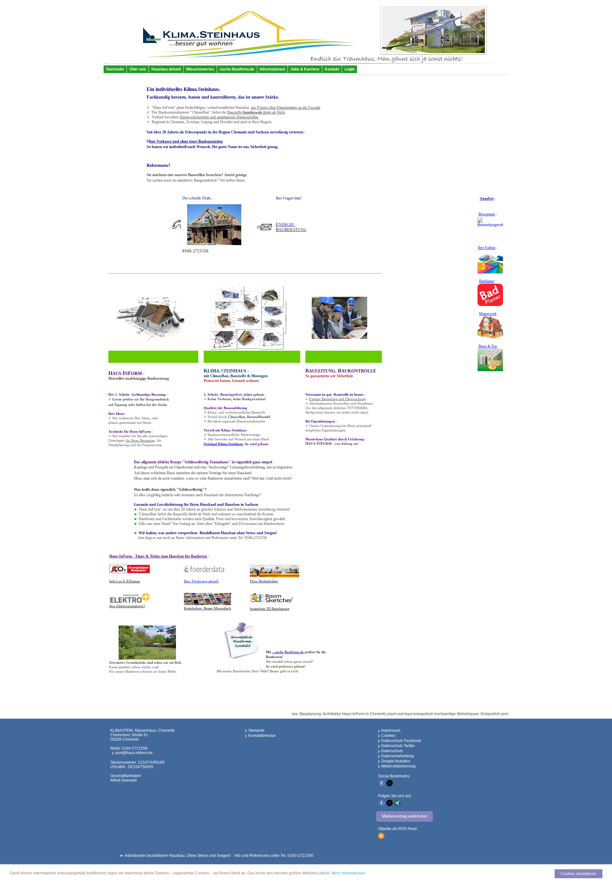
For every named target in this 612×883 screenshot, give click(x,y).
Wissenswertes (200, 69)
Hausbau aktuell (166, 69)
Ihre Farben (486, 247)
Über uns (137, 69)
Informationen (272, 69)
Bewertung (486, 214)
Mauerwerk (488, 313)
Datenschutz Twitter (398, 746)
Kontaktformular (262, 735)
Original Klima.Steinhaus (223, 444)
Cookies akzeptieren (578, 874)
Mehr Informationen (348, 873)
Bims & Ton (487, 346)
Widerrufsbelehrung (398, 766)
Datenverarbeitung (397, 756)
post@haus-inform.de (134, 753)
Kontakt (332, 69)
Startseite (115, 69)
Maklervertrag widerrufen (404, 816)
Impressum (390, 730)
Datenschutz (392, 751)
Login (349, 69)
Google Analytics (395, 761)
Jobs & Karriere (304, 69)
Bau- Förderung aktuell (201, 581)
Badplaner (486, 281)
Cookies (388, 735)
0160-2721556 (135, 748)
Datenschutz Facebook (401, 740)
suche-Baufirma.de (237, 69)
